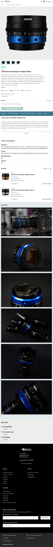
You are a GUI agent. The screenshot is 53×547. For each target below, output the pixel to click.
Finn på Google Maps (26, 463)
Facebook (5, 479)
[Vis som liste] (51, 169)
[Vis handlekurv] (44, 2)
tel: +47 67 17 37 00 (7, 474)
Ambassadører (6, 491)
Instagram (5, 477)
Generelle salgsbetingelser (9, 535)
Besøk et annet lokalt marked (10, 522)
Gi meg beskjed (47, 183)
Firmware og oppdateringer (9, 502)
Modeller (3, 100)
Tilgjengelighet (31, 477)
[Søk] (41, 2)
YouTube (5, 481)
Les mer (3, 87)
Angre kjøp (5, 538)
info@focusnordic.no (8, 472)
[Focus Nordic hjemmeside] (7, 2)
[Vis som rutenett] (48, 169)
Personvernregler (7, 541)
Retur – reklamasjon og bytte (33, 535)
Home (2, 4)
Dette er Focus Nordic (33, 472)
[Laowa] (3, 67)
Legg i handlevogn (13, 108)
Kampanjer (5, 496)
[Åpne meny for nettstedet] (2, 2)
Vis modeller (49, 100)
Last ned (5, 429)
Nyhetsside (5, 498)
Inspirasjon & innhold (8, 493)
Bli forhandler (31, 474)
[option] (3, 62)
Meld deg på (45, 517)
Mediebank (5, 500)
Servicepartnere (30, 538)
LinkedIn (5, 483)
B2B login (50, 1)
